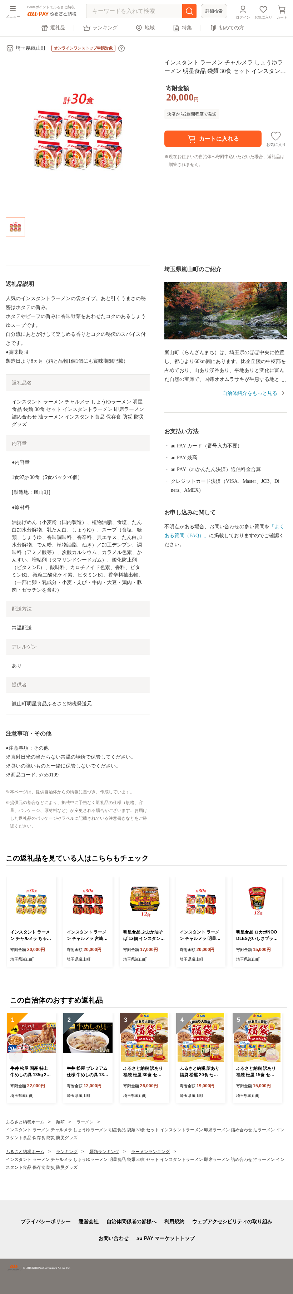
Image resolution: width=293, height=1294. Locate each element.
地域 (150, 27)
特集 (187, 27)
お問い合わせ (114, 1238)
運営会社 (89, 1221)
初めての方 (231, 27)
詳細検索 (214, 11)
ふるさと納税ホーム (25, 1121)
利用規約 (174, 1221)
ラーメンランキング (150, 1151)
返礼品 (57, 27)
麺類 (60, 1121)
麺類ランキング (104, 1151)
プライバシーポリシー (46, 1221)
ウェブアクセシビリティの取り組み (232, 1221)
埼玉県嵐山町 (31, 48)
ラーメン (85, 1121)
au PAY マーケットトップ (165, 1238)
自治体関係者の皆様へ (131, 1221)
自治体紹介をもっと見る (249, 393)
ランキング (105, 27)
